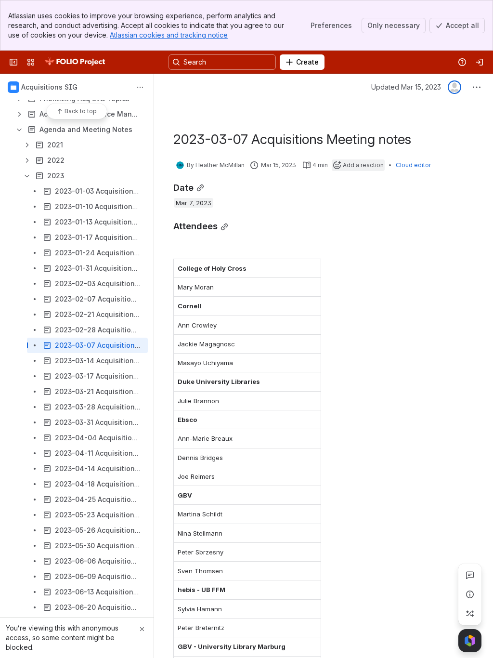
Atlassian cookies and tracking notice (169, 35)
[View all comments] (470, 575)
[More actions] (140, 87)
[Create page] (470, 613)
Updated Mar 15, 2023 (406, 87)
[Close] (142, 629)
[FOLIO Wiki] (74, 62)
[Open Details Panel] (470, 594)
